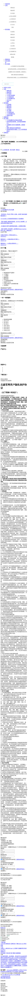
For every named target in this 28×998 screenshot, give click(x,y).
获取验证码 (3, 260)
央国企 (17, 971)
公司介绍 (3, 943)
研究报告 (3, 953)
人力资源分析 (5, 149)
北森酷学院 (21, 948)
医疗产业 (12, 971)
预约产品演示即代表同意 (12, 289)
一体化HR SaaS (9, 948)
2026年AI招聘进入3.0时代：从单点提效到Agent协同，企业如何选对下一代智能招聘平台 (14, 964)
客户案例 (13, 953)
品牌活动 (13, 943)
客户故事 (11, 209)
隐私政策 (8, 977)
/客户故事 (12, 149)
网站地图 (3, 977)
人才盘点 (20, 970)
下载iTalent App (20, 943)
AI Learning (10, 970)
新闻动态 (8, 943)
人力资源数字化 (5, 209)
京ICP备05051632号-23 (8, 974)
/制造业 (18, 149)
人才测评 (15, 948)
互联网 (8, 971)
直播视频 (18, 953)
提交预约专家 (4, 339)
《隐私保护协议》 (20, 859)
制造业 (4, 971)
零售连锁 (21, 971)
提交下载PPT (4, 291)
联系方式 (3, 927)
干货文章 (8, 953)
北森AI (2, 948)
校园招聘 (15, 970)
